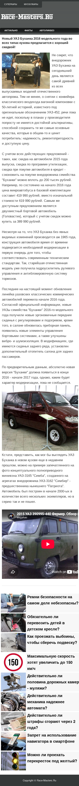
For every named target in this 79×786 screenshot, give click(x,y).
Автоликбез (47, 30)
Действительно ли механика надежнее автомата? (45, 702)
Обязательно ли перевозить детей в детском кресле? (46, 623)
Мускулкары (31, 4)
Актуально (11, 30)
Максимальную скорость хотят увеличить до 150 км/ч (51, 662)
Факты (29, 30)
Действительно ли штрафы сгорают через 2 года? (51, 721)
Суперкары (10, 4)
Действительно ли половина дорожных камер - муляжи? (53, 682)
